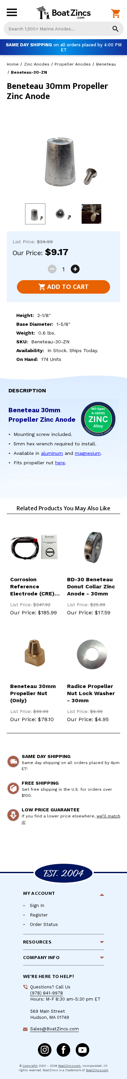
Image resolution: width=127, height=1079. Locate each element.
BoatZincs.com (69, 1066)
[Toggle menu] (13, 14)
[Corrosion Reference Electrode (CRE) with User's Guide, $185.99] (35, 547)
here (60, 462)
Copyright (30, 1066)
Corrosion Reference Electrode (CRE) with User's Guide (34, 586)
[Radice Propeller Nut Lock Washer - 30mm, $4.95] (92, 655)
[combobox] (63, 29)
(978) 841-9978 (46, 993)
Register (39, 914)
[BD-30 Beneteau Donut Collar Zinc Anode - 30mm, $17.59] (92, 547)
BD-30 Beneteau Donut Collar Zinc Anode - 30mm (91, 586)
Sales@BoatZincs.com (54, 1028)
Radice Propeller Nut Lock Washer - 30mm (91, 693)
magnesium (88, 453)
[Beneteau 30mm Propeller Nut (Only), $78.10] (35, 655)
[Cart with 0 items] (115, 14)
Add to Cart (68, 287)
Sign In (37, 905)
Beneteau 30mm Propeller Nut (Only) (33, 693)
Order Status (44, 924)
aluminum (52, 453)
